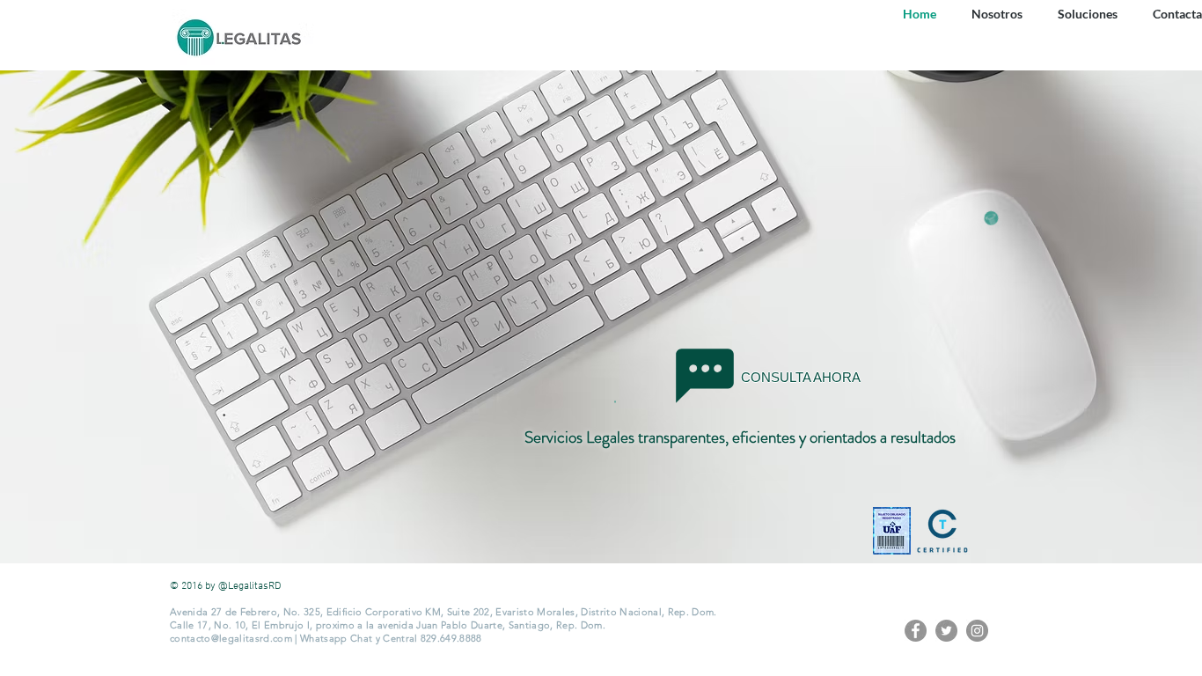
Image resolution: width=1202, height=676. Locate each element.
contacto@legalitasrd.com (231, 638)
